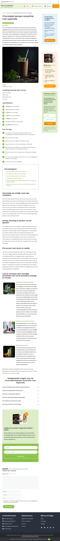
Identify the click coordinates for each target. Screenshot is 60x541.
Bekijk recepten (50, 40)
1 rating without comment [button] (21, 469)
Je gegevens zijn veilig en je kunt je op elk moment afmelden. (20, 460)
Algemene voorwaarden (27, 518)
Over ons (24, 523)
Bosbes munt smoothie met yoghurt (25, 321)
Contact (24, 526)
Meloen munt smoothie (22, 345)
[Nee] (58, 539)
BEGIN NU (56, 6)
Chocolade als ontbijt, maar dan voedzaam (16, 173)
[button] (2, 25)
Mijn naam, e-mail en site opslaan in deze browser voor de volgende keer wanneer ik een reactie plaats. (21, 501)
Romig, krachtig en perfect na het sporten (16, 176)
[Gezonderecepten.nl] (7, 2)
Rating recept (5, 473)
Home (3, 13)
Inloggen (43, 523)
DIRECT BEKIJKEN (49, 86)
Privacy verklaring (26, 521)
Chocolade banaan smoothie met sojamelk (16, 171)
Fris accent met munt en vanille (13, 178)
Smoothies (8, 13)
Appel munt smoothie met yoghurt (25, 282)
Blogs (42, 518)
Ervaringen (43, 521)
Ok (49, 539)
